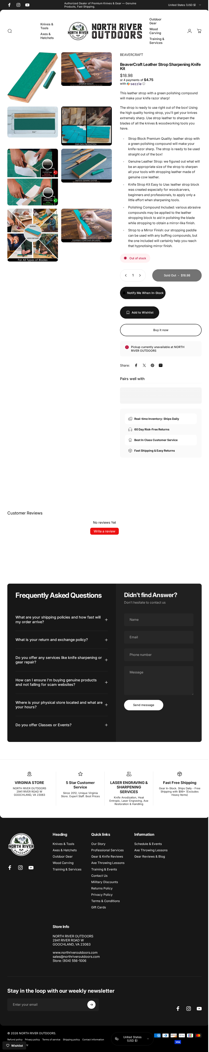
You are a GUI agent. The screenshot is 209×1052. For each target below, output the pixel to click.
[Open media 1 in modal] (32, 77)
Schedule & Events (148, 844)
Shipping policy (71, 1039)
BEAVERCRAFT (128, 55)
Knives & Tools (63, 844)
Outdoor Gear (63, 856)
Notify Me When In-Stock (142, 293)
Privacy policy (32, 1039)
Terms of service (51, 1039)
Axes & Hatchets (65, 850)
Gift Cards (98, 907)
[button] (137, 82)
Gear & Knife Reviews (107, 856)
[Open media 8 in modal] (84, 220)
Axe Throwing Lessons (108, 863)
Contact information (93, 1039)
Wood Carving (63, 863)
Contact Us (99, 876)
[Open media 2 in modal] (84, 68)
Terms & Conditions (105, 901)
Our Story (98, 844)
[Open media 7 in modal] (32, 229)
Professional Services (107, 850)
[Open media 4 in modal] (84, 124)
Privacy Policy (102, 895)
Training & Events (104, 869)
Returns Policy (102, 888)
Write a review (103, 531)
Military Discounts (104, 882)
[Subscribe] (91, 1005)
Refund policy (14, 1039)
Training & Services (67, 869)
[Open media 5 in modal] (32, 173)
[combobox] (185, 5)
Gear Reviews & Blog (149, 856)
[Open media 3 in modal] (32, 120)
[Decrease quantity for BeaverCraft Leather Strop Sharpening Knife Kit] (122, 275)
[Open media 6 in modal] (84, 162)
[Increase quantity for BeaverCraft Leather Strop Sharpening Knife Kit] (137, 275)
